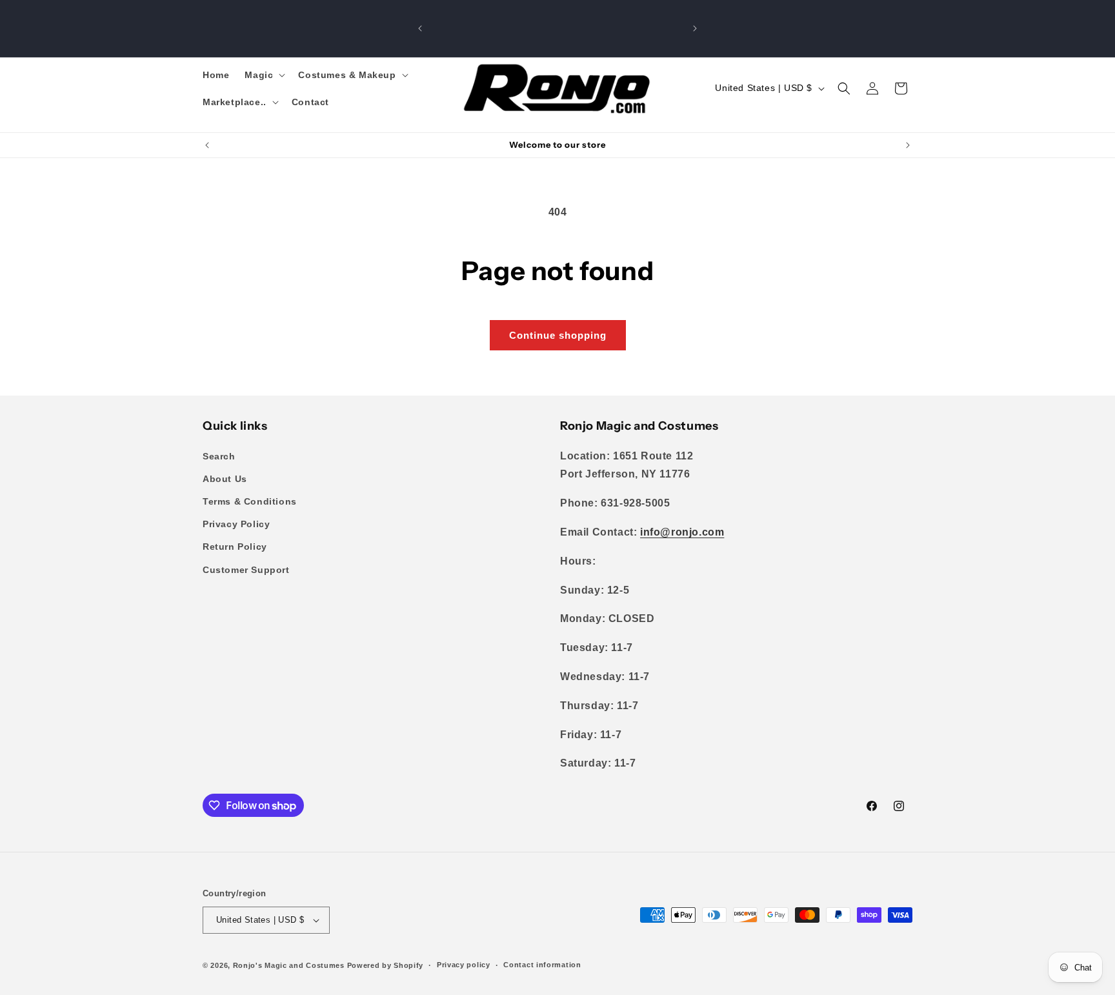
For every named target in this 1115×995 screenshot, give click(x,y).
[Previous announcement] (420, 28)
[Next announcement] (695, 28)
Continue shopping (558, 335)
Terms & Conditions (250, 501)
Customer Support (246, 570)
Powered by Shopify (385, 965)
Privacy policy (463, 965)
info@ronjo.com (682, 532)
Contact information (542, 965)
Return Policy (235, 546)
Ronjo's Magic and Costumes (289, 965)
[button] (263, 74)
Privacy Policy (236, 524)
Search (219, 456)
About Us (225, 479)
